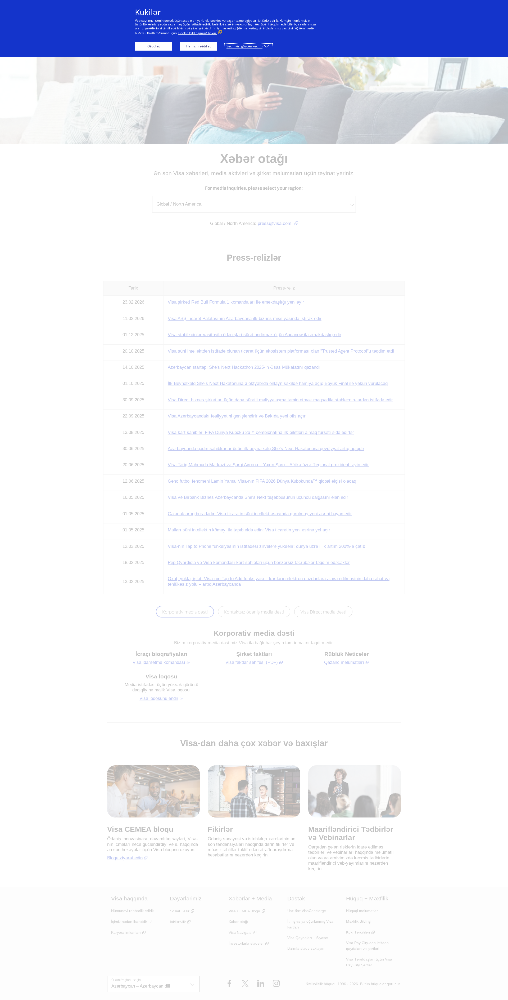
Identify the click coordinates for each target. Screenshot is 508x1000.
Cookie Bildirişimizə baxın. (197, 33)
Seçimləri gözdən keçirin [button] (244, 46)
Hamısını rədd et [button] (198, 46)
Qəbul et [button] (153, 46)
